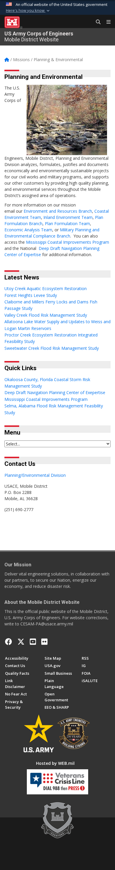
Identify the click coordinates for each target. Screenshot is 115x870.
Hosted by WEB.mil (55, 763)
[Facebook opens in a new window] (8, 641)
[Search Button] (96, 22)
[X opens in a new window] (20, 641)
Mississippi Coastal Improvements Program (67, 242)
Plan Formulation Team (67, 223)
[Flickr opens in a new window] (44, 641)
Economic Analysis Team (28, 229)
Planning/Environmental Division (35, 475)
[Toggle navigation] (106, 22)
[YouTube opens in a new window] (33, 641)
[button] (28, 11)
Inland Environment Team (68, 217)
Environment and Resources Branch (58, 211)
